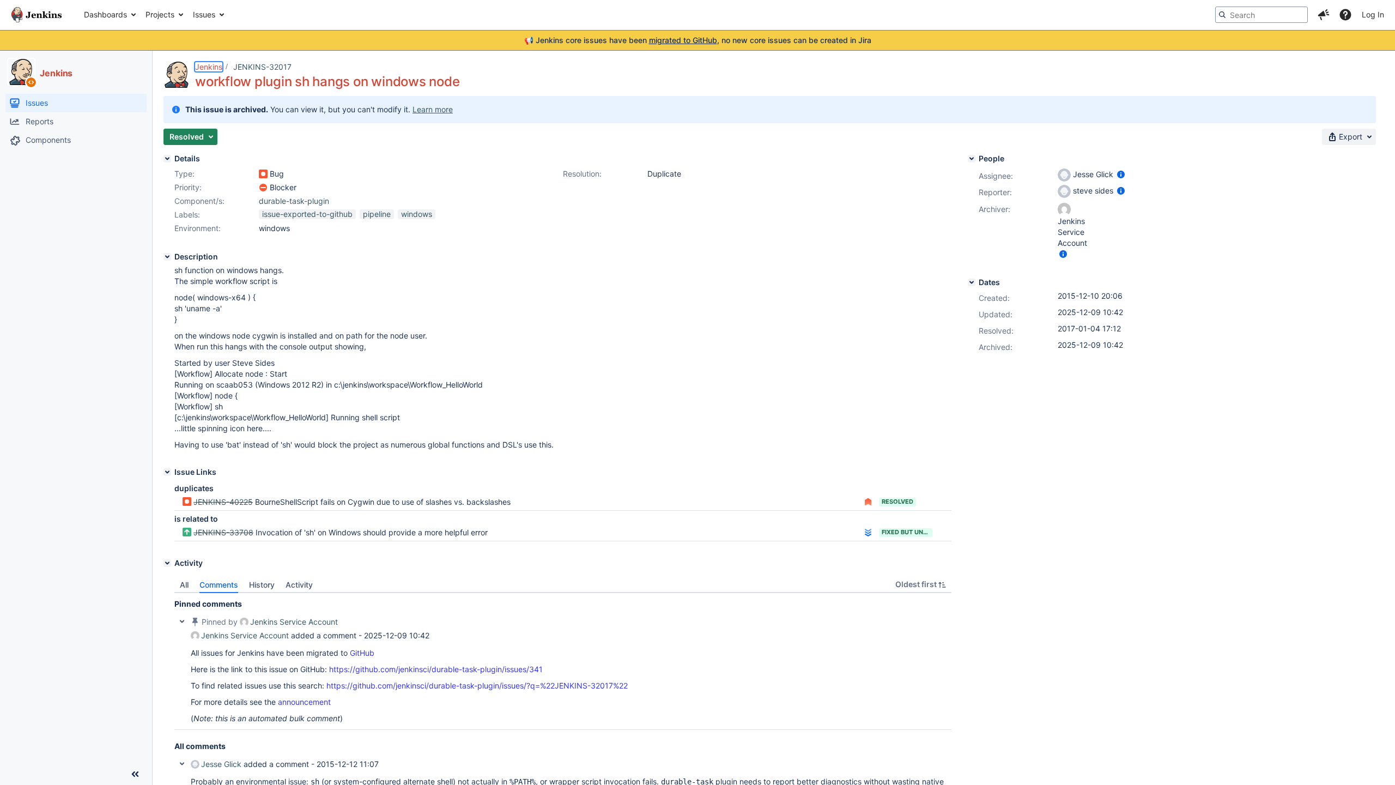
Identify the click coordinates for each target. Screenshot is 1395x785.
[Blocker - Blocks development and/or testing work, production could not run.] (263, 187)
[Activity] (167, 563)
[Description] (167, 257)
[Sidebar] (135, 774)
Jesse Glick (221, 764)
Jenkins (208, 66)
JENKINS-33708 (223, 532)
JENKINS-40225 (223, 501)
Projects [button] (159, 14)
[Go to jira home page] (36, 15)
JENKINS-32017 (262, 66)
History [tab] (262, 584)
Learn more (433, 109)
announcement (304, 701)
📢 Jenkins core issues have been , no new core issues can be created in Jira (697, 40)
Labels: (187, 214)
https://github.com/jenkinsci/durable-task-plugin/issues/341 (436, 669)
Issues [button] (204, 14)
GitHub (362, 652)
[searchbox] (1261, 14)
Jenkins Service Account (294, 621)
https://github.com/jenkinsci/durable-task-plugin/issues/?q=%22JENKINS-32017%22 (477, 685)
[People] (971, 158)
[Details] (167, 158)
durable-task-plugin (294, 201)
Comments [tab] (218, 584)
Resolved (897, 501)
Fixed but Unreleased (907, 532)
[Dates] (971, 282)
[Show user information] (1121, 174)
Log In (1373, 14)
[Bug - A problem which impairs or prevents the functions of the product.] (263, 174)
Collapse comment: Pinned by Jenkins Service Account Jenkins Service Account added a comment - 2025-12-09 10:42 (182, 621)
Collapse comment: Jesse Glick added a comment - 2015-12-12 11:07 (182, 763)
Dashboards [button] (105, 14)
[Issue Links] (167, 472)
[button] (1323, 14)
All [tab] (184, 584)
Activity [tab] (299, 584)
